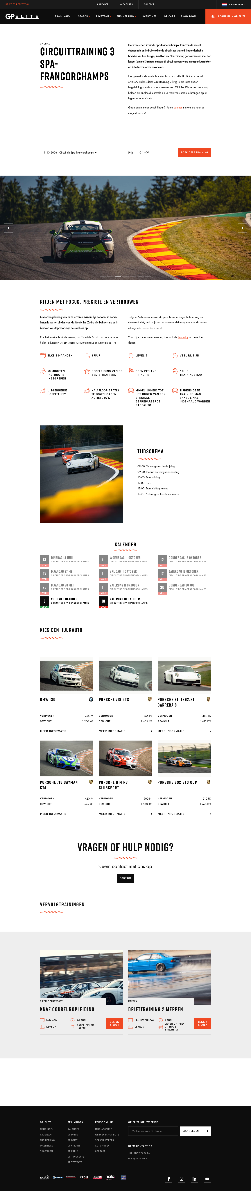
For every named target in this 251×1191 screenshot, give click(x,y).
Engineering (47, 1140)
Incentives (46, 1145)
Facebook (168, 1179)
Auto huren (102, 1145)
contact (178, 107)
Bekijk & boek (114, 1023)
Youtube (207, 1179)
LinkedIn (194, 1179)
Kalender (103, 4)
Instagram (181, 1179)
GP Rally (73, 1151)
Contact (149, 4)
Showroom (188, 16)
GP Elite (45, 1122)
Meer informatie (53, 731)
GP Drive (73, 1134)
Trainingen (46, 1129)
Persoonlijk (104, 1122)
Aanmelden (191, 1131)
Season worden (104, 1140)
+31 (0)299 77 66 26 (139, 1153)
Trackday (183, 337)
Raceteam (46, 1134)
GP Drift (73, 1140)
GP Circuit (74, 1145)
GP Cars (169, 16)
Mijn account (103, 1129)
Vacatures (126, 4)
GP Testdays (75, 1162)
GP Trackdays (76, 1156)
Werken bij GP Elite (107, 1134)
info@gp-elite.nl (138, 1158)
